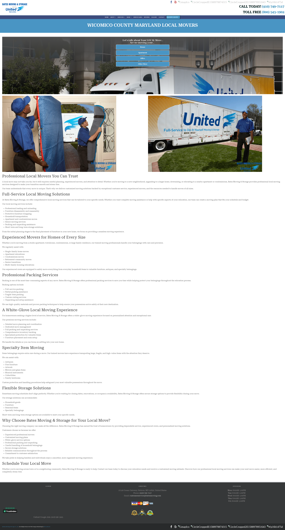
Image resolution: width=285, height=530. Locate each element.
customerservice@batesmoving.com (145, 496)
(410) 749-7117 (146, 493)
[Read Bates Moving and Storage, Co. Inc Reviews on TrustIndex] (10, 512)
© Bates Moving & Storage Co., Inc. (10, 526)
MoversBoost (47, 526)
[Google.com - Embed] (48, 500)
